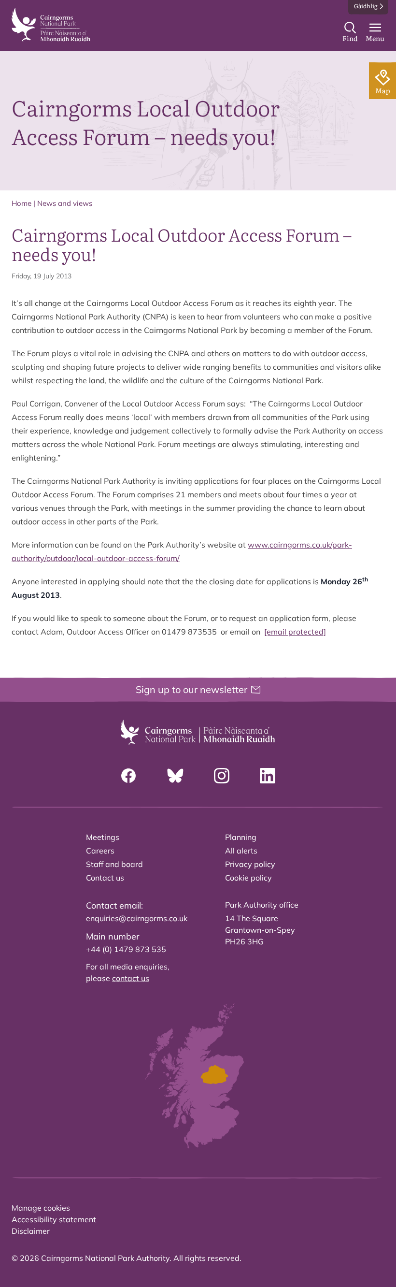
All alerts (241, 850)
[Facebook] (128, 775)
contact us (130, 978)
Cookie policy (248, 877)
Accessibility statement (54, 1219)
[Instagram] (221, 775)
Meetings (102, 837)
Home (21, 203)
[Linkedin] (267, 775)
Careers (100, 850)
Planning (240, 837)
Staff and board (114, 864)
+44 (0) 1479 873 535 (126, 949)
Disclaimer (31, 1231)
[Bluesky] (175, 775)
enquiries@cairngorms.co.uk (136, 918)
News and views (64, 203)
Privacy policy (250, 864)
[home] (51, 25)
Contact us (105, 877)
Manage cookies (41, 1208)
